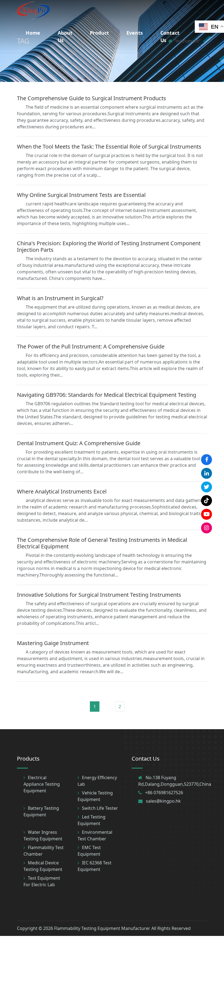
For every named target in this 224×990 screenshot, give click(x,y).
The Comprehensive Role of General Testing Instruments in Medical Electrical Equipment (102, 543)
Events (134, 32)
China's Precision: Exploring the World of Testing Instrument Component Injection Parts (109, 246)
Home (33, 32)
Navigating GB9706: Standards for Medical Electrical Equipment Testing (106, 394)
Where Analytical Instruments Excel (62, 491)
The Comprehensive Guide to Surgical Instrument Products (91, 98)
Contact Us (169, 36)
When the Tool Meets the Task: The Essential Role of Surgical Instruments (109, 146)
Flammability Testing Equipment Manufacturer (102, 928)
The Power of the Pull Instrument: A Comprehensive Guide (90, 346)
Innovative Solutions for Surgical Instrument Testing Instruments (99, 594)
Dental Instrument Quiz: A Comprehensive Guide (78, 443)
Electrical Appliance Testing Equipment (41, 784)
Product (99, 32)
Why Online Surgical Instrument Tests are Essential (81, 195)
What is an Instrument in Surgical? (60, 298)
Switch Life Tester (100, 808)
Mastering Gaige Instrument (53, 643)
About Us (65, 36)
